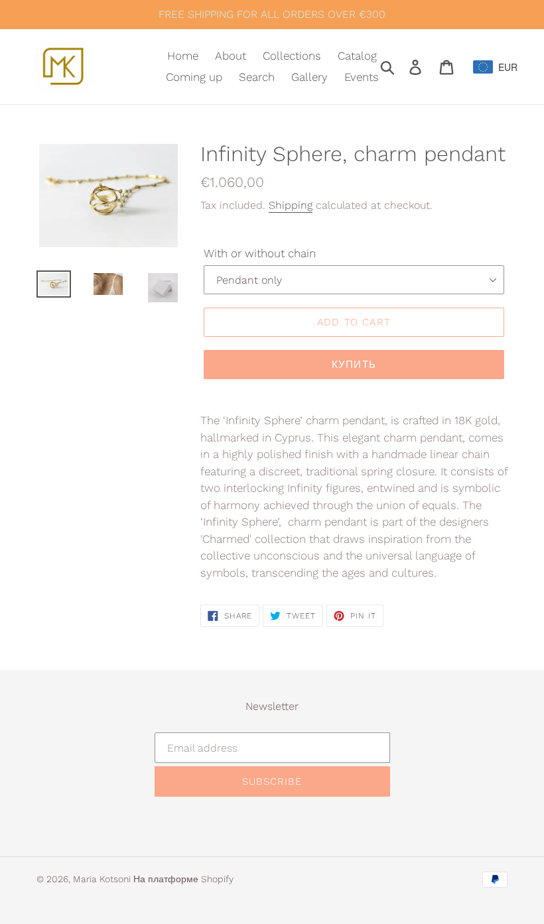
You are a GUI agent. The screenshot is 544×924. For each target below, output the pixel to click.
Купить (354, 365)
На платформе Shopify (183, 879)
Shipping (290, 205)
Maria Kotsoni (103, 879)
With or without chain (260, 253)
